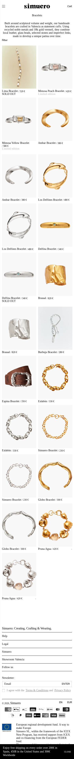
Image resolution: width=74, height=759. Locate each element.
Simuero (15, 703)
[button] (6, 6)
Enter (66, 684)
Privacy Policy (62, 690)
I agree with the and (39, 690)
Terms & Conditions (37, 690)
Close (67, 751)
